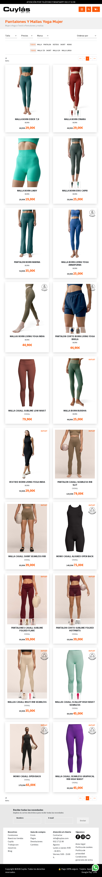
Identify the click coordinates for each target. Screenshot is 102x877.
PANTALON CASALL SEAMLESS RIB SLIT (75, 483)
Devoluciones (36, 841)
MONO (69, 44)
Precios (24, 35)
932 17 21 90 (58, 841)
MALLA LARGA (66, 50)
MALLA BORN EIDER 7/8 (27, 119)
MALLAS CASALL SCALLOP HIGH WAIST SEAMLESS (75, 703)
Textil (20, 25)
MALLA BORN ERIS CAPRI (75, 190)
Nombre (20, 818)
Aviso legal (80, 844)
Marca (40, 35)
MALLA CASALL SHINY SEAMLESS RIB (27, 556)
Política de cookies (84, 847)
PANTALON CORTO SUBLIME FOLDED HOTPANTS (75, 629)
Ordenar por (82, 35)
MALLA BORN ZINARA (75, 119)
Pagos (33, 838)
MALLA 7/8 (41, 50)
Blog (10, 851)
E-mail (51, 818)
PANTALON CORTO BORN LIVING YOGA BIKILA (75, 338)
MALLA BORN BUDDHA (74, 410)
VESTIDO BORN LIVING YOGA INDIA (27, 481)
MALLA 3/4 (56, 50)
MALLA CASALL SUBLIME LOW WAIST (27, 410)
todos (32, 44)
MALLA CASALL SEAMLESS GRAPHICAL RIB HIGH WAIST (74, 778)
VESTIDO (56, 44)
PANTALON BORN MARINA (27, 262)
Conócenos (13, 835)
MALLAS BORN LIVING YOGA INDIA (27, 336)
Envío (32, 835)
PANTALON (47, 44)
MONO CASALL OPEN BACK (27, 776)
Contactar (57, 835)
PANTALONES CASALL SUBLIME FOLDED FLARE (27, 629)
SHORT (62, 44)
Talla (7, 35)
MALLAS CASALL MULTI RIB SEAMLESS (27, 701)
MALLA (39, 44)
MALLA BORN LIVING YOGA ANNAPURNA (75, 263)
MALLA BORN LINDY (27, 190)
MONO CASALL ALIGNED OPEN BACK (75, 556)
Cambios (34, 844)
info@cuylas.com (61, 838)
